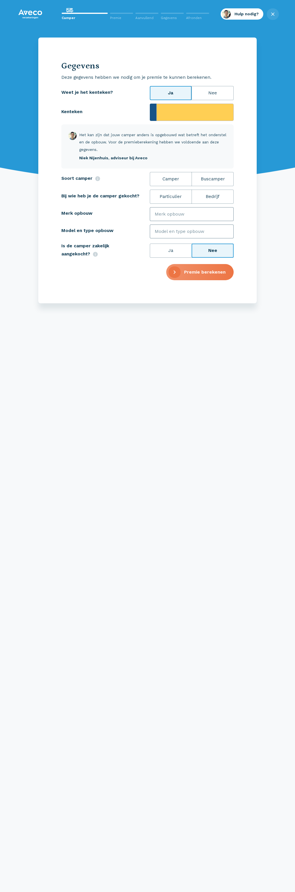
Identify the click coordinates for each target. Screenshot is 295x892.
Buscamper (213, 179)
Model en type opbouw (87, 230)
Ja (170, 93)
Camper (170, 179)
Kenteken (71, 111)
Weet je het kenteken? (87, 92)
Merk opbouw (76, 213)
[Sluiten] (33, 14)
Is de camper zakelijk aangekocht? (85, 250)
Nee (212, 93)
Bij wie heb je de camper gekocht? (100, 196)
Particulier (170, 196)
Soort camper (76, 178)
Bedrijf (213, 196)
